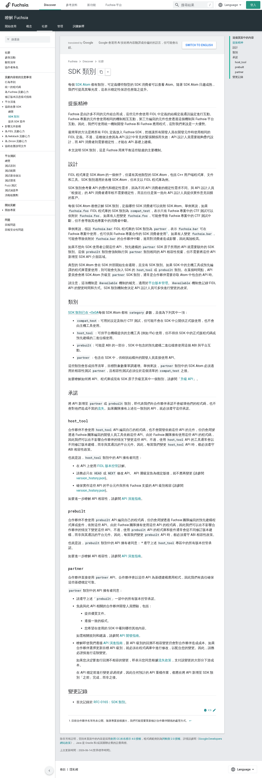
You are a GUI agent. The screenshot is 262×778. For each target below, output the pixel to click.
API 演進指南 (131, 499)
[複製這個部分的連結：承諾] (82, 393)
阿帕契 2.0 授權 (171, 738)
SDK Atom (83, 85)
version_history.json (90, 478)
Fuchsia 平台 (114, 5)
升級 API (187, 379)
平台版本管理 (158, 283)
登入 (253, 5)
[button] (27, 101)
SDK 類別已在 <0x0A (83, 312)
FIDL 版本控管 (107, 466)
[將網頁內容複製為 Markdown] (101, 71)
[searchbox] (27, 39)
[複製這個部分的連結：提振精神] (92, 103)
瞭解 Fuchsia (16, 17)
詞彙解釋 (78, 26)
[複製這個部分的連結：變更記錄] (92, 691)
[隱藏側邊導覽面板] (49, 771)
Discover (50, 5)
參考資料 (71, 5)
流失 (101, 408)
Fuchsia (72, 61)
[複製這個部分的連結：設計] (82, 164)
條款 (63, 769)
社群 (44, 26)
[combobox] (193, 5)
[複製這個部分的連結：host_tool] (92, 421)
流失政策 (164, 660)
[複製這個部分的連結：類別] (82, 302)
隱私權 (74, 769)
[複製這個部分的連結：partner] (88, 568)
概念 (29, 26)
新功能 (91, 5)
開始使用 (10, 26)
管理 (60, 26)
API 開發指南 (129, 636)
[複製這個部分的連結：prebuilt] (90, 511)
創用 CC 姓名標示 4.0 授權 (126, 738)
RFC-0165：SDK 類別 (109, 702)
